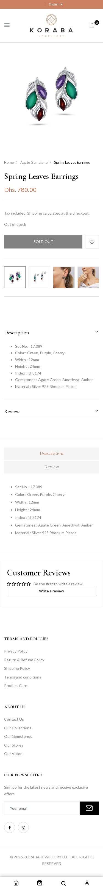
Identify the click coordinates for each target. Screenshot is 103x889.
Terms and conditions (22, 677)
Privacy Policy (15, 651)
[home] (16, 883)
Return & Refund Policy (24, 659)
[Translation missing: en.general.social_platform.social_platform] (9, 827)
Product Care (15, 685)
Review (12, 411)
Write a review (51, 591)
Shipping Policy (17, 668)
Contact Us (14, 719)
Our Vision (13, 753)
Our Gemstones (18, 736)
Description (16, 332)
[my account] (87, 883)
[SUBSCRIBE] (89, 808)
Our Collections (17, 728)
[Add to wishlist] (92, 241)
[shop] (39, 883)
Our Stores (13, 745)
